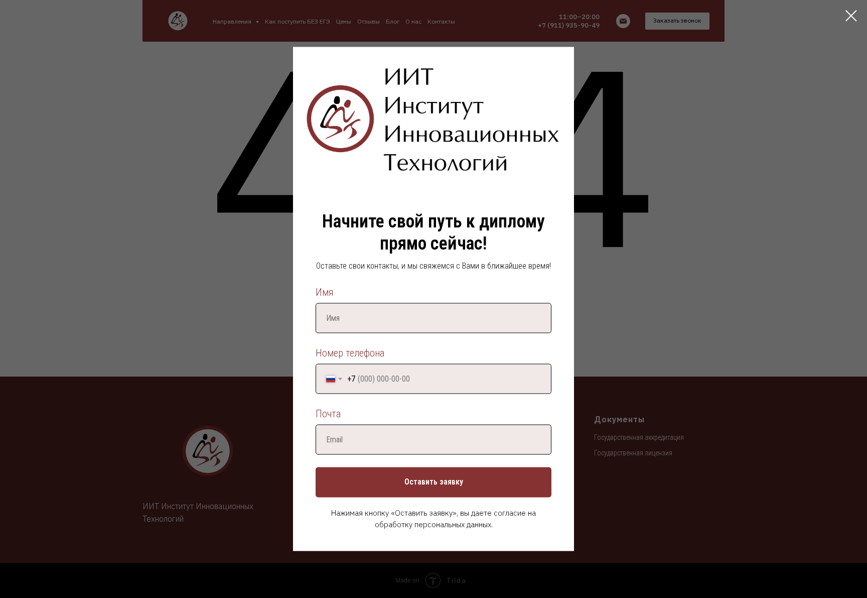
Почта (328, 414)
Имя (325, 293)
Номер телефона (350, 353)
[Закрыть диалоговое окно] (851, 16)
